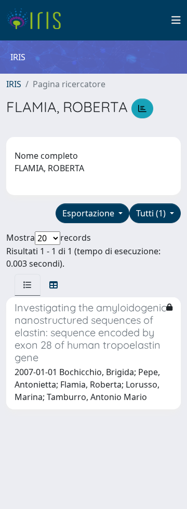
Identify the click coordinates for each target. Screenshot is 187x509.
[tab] (28, 285)
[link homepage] (37, 20)
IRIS (13, 84)
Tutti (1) (152, 213)
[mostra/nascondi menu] (176, 20)
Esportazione (89, 213)
